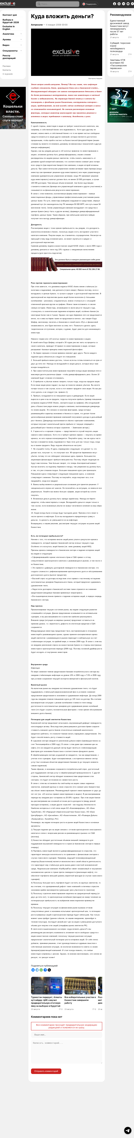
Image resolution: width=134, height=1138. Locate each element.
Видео (6, 45)
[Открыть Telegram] (127, 1130)
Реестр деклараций (9, 56)
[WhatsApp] (41, 970)
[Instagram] (119, 4)
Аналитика (8, 34)
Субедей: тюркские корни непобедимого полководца (120, 47)
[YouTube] (128, 4)
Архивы (7, 39)
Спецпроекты (10, 50)
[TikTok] (132, 4)
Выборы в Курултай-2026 (11, 21)
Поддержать (91, 4)
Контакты (7, 70)
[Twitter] (49, 970)
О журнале (8, 74)
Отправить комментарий (46, 1071)
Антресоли (37, 24)
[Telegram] (123, 4)
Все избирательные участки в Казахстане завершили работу (80, 1000)
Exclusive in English (9, 27)
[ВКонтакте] (33, 970)
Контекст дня (10, 15)
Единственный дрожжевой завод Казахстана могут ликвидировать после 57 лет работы (119, 27)
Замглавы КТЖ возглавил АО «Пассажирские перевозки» (118, 64)
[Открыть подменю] (21, 34)
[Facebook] (114, 4)
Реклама (6, 66)
